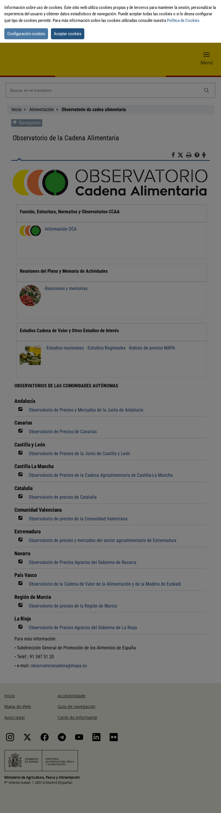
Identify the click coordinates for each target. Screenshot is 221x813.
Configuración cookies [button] (26, 33)
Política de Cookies (183, 20)
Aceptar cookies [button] (67, 33)
